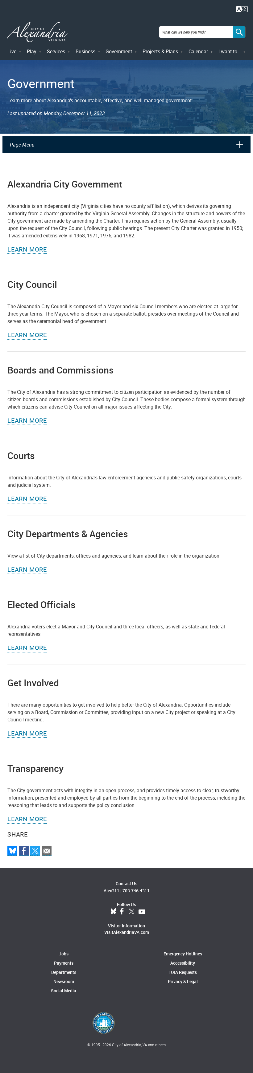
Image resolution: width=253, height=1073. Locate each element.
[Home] (37, 32)
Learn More (27, 249)
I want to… (229, 51)
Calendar (198, 51)
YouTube (142, 911)
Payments (63, 963)
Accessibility (182, 963)
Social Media (63, 991)
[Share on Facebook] (24, 851)
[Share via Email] (47, 851)
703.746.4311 (136, 890)
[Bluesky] (12, 851)
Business (85, 51)
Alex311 (111, 890)
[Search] (239, 32)
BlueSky (113, 911)
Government (119, 51)
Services (56, 51)
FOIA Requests (182, 972)
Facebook (121, 911)
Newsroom (63, 981)
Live (11, 51)
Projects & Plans (160, 51)
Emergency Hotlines (183, 954)
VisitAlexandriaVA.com (126, 932)
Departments (63, 972)
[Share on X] (35, 851)
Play (31, 51)
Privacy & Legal (183, 981)
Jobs (63, 954)
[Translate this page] (242, 8)
